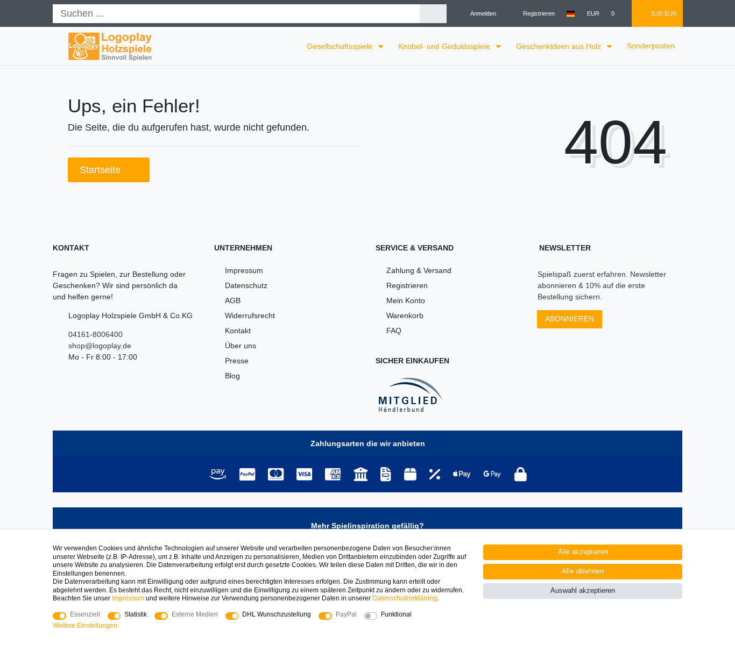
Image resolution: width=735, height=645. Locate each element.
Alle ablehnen (583, 571)
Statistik (135, 614)
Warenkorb (404, 315)
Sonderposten (651, 45)
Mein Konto (405, 300)
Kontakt (238, 330)
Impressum (244, 270)
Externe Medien (195, 614)
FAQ (393, 330)
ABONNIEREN (569, 318)
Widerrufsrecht (250, 315)
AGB (233, 300)
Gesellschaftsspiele (340, 46)
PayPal (346, 614)
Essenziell (85, 614)
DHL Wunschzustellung (276, 614)
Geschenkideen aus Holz (559, 46)
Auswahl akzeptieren (582, 590)
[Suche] (433, 13)
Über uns (240, 345)
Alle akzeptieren (583, 552)
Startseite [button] (101, 169)
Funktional (396, 614)
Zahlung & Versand (418, 270)
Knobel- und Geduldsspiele (445, 46)
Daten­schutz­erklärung (404, 598)
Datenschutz (246, 285)
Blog (232, 375)
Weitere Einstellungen (85, 625)
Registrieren (407, 285)
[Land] (571, 13)
